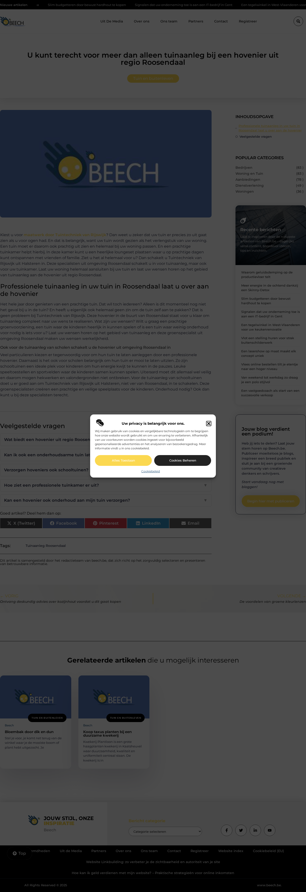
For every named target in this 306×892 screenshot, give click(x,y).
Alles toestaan (123, 460)
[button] (208, 423)
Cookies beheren (182, 460)
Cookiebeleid (150, 471)
